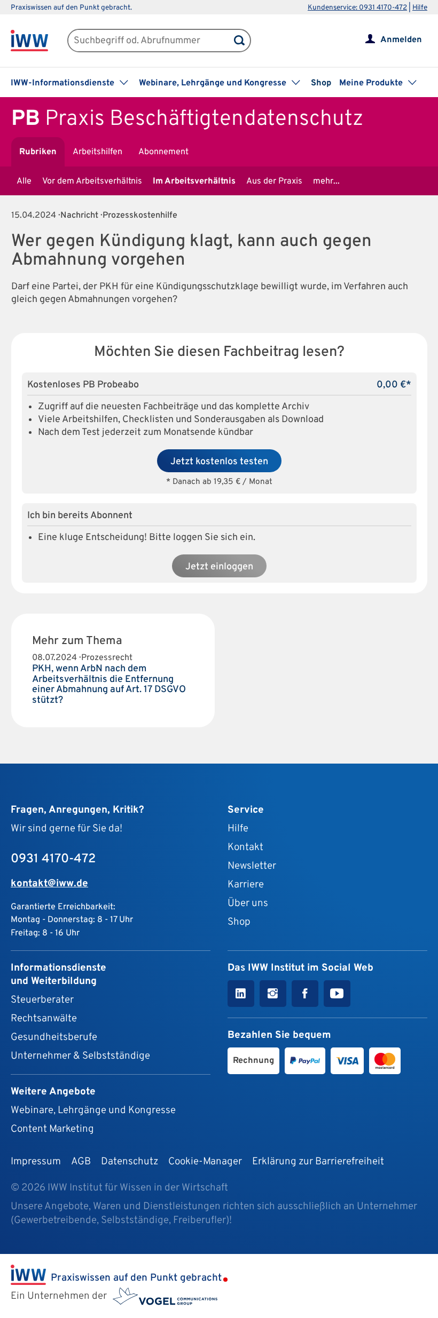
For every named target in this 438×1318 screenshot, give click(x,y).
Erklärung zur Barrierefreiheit (318, 1161)
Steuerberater (42, 1000)
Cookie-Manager (205, 1161)
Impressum (36, 1161)
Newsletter (252, 866)
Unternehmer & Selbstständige (80, 1056)
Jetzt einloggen (219, 567)
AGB (81, 1161)
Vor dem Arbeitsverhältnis (92, 181)
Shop (321, 83)
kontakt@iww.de (49, 883)
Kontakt (245, 847)
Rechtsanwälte (44, 1018)
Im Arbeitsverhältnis (194, 181)
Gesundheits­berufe (54, 1037)
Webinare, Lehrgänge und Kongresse (93, 1110)
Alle (24, 181)
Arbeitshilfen (97, 152)
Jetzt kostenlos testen (219, 462)
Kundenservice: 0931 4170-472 (357, 7)
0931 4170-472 (53, 859)
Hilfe (419, 7)
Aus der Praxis (274, 181)
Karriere (246, 884)
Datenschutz (129, 1161)
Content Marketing (52, 1129)
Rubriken (38, 152)
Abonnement (163, 152)
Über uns (248, 903)
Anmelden (401, 40)
